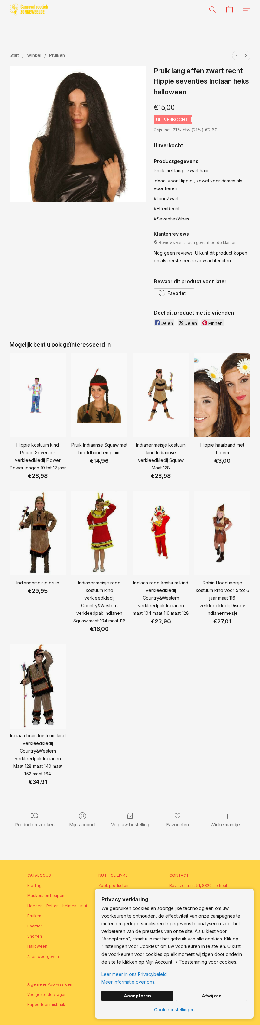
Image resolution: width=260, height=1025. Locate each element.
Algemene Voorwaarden (49, 984)
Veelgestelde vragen (47, 994)
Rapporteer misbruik (46, 1004)
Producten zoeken (35, 824)
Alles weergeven (43, 956)
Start (14, 55)
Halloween (37, 946)
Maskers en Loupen (45, 895)
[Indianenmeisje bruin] (38, 533)
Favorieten (177, 824)
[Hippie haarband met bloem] (222, 395)
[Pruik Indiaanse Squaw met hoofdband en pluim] (99, 395)
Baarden (35, 926)
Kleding (34, 885)
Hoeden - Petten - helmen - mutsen (59, 905)
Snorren (34, 936)
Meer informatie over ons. (128, 981)
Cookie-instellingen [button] (174, 1009)
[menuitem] (236, 55)
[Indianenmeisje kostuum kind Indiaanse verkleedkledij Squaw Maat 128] (161, 395)
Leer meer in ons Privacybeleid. (134, 974)
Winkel (34, 55)
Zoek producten (113, 885)
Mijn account (82, 824)
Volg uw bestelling (130, 824)
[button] (29, 9)
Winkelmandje (225, 824)
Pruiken (57, 55)
